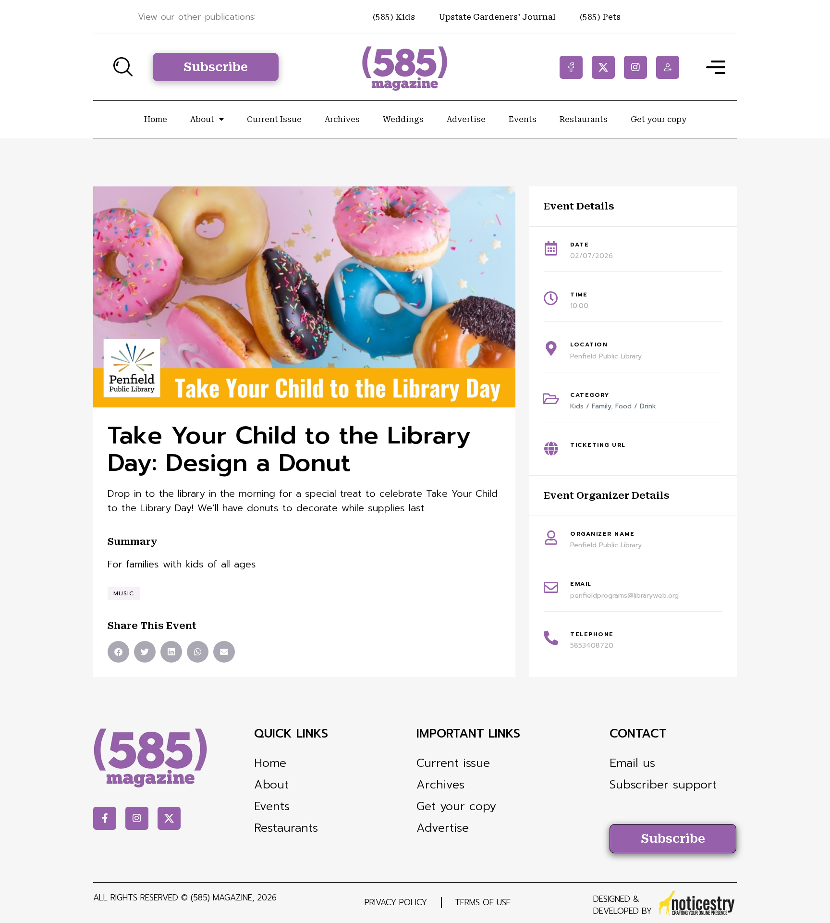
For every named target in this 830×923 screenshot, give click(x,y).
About (202, 119)
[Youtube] (667, 67)
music (123, 593)
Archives (342, 119)
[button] (118, 652)
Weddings (403, 119)
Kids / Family (590, 406)
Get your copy (658, 119)
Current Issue (274, 119)
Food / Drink (635, 406)
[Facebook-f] (571, 67)
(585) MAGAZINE (221, 897)
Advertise (466, 119)
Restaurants (584, 119)
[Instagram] (635, 67)
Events (523, 119)
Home (155, 119)
